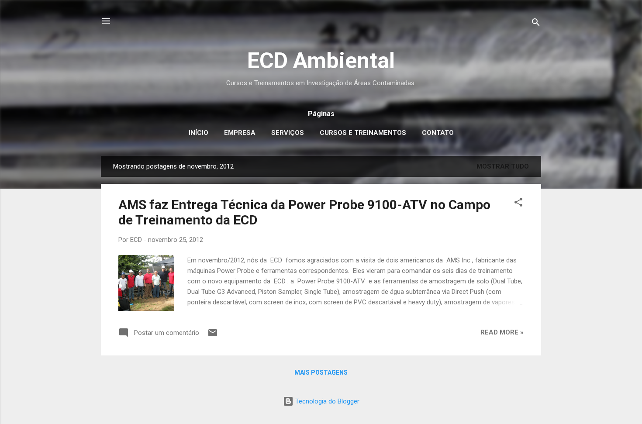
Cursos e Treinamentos (363, 133)
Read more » (502, 332)
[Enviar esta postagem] (212, 336)
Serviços (287, 133)
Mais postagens (321, 372)
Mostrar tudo (502, 166)
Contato (438, 133)
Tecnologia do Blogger (326, 401)
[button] (518, 203)
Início (198, 133)
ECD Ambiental (321, 60)
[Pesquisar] (536, 23)
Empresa (239, 133)
